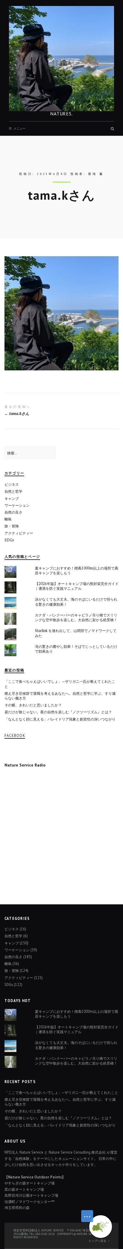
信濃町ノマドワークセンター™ (29, 1201)
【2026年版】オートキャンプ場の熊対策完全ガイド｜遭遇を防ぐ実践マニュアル (77, 586)
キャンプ (11, 498)
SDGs (9, 540)
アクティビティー (18, 533)
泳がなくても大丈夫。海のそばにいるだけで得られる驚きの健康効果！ (76, 602)
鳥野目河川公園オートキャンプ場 (31, 1195)
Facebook (14, 735)
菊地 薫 (96, 174)
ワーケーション (17, 505)
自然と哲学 (13, 491)
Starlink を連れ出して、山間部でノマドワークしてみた (75, 633)
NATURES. (61, 114)
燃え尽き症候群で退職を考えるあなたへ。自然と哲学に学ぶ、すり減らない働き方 (60, 696)
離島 (8, 519)
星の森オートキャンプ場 (24, 1189)
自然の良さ (13, 512)
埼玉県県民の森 (17, 1207)
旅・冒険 (11, 526)
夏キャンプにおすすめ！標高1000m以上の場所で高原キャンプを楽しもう (76, 570)
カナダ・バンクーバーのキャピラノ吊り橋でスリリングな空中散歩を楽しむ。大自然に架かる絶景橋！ (76, 617)
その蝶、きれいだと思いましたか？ (33, 705)
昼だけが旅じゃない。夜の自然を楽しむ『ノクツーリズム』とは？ (58, 711)
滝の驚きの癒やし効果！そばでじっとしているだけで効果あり (76, 649)
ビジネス (11, 484)
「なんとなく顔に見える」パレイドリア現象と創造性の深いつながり (60, 719)
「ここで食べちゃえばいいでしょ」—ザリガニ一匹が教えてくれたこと (59, 684)
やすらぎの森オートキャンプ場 (29, 1183)
